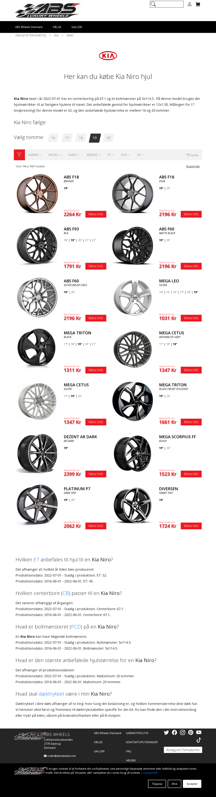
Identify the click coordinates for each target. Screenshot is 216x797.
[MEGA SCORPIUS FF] (133, 453)
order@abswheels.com (61, 756)
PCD (76, 626)
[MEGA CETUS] (133, 349)
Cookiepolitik (149, 773)
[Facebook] (175, 732)
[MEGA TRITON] (37, 349)
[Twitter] (167, 732)
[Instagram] (183, 732)
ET (193, 104)
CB (65, 593)
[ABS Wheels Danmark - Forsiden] (47, 10)
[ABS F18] (37, 193)
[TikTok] (198, 740)
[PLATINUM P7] (37, 505)
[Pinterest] (191, 732)
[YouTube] (198, 732)
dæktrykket (51, 693)
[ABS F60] (133, 245)
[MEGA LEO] (133, 297)
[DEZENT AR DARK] (37, 453)
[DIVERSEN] (133, 505)
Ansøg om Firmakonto (183, 750)
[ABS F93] (37, 245)
